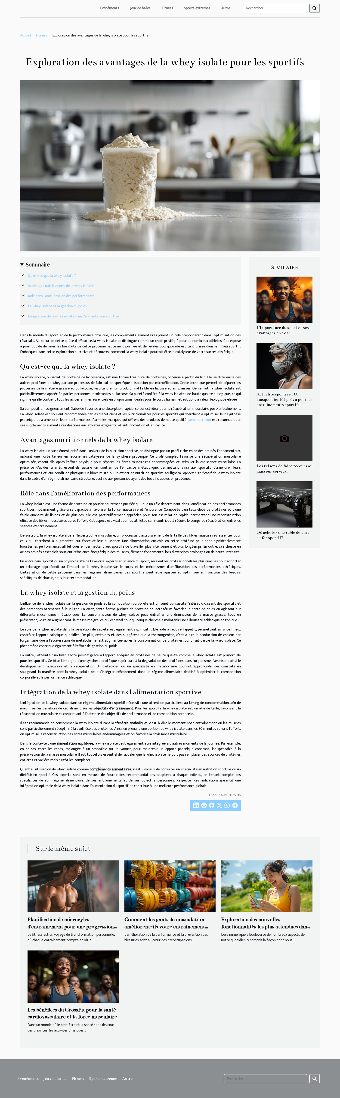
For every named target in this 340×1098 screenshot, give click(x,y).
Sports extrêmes (197, 8)
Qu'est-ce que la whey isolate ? (52, 276)
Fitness (167, 8)
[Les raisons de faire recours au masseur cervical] (284, 438)
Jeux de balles (140, 8)
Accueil (25, 35)
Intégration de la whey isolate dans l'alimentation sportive (73, 316)
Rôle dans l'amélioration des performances (61, 296)
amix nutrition (199, 420)
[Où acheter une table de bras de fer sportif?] (284, 504)
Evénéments (109, 8)
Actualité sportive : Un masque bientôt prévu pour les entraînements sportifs (284, 399)
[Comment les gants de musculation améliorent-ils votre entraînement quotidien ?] (170, 886)
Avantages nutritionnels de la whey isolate (61, 286)
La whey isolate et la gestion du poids (57, 306)
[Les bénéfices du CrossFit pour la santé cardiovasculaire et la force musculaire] (73, 976)
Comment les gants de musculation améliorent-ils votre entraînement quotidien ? (164, 926)
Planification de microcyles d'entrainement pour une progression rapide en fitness (71, 926)
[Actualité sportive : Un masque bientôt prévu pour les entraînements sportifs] (284, 366)
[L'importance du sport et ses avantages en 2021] (284, 299)
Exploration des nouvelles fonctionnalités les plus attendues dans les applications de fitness (265, 926)
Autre (225, 8)
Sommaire (38, 265)
